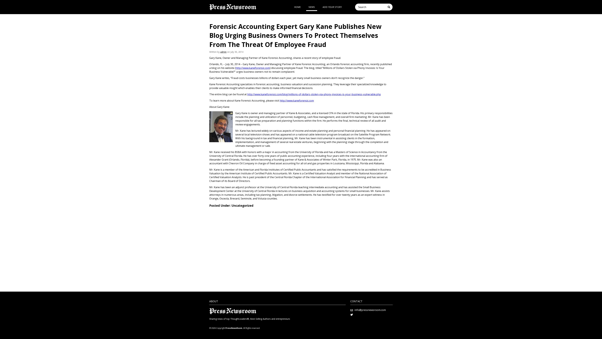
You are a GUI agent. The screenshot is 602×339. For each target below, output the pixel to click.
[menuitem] (297, 7)
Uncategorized (242, 206)
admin (223, 51)
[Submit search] (390, 7)
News (312, 6)
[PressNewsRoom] (232, 7)
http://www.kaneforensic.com (253, 68)
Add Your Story (332, 6)
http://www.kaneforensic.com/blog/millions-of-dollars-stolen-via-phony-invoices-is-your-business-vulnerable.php (314, 94)
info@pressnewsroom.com (370, 310)
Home (297, 6)
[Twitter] (351, 314)
